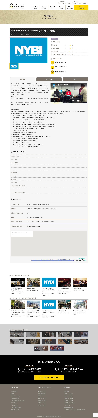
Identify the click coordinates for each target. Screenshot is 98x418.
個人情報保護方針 (69, 407)
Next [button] (88, 309)
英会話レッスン (41, 391)
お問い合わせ (81, 7)
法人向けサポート (42, 400)
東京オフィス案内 (69, 398)
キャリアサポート (42, 398)
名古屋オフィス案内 (70, 403)
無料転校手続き (41, 405)
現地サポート (41, 396)
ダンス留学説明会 (15, 396)
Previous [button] (9, 309)
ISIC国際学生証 (41, 393)
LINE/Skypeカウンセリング (18, 400)
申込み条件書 (14, 405)
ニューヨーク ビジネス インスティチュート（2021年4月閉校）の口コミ (52, 260)
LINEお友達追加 (70, 7)
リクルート (67, 405)
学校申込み (44, 7)
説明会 (35, 7)
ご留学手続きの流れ (16, 407)
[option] (28, 50)
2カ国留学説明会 (15, 398)
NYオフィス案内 (69, 393)
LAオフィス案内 (69, 396)
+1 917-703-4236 (81, 3)
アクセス (61, 7)
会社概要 (67, 391)
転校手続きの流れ (15, 409)
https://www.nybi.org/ (34, 226)
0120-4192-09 (65, 3)
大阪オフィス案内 (69, 400)
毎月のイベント (41, 403)
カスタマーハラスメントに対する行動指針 (75, 409)
